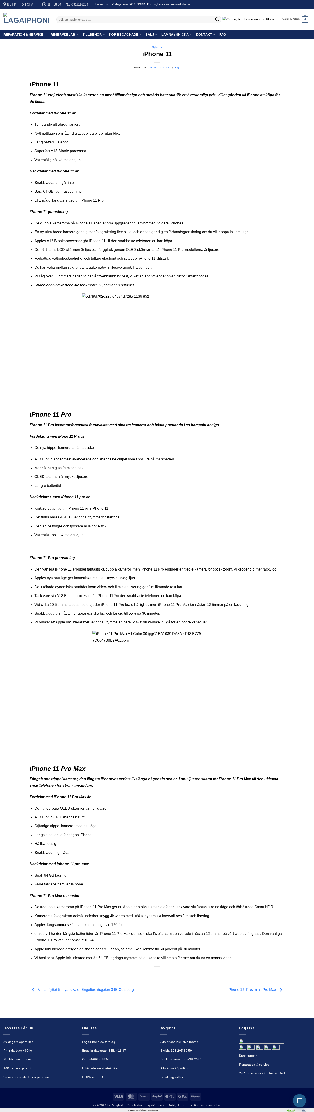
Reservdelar (63, 34)
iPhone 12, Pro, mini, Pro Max (252, 990)
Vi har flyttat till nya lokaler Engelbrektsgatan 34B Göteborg (85, 990)
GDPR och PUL (93, 1077)
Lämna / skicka (175, 34)
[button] (295, 19)
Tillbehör (92, 34)
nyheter (157, 47)
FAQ (222, 34)
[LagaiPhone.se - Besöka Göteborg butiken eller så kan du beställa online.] (26, 19)
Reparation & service (254, 1064)
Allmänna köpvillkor (174, 1068)
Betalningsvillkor (172, 1077)
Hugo (177, 67)
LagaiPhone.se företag (98, 1042)
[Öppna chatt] (299, 1100)
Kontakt (204, 34)
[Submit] (217, 19)
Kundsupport (248, 1055)
